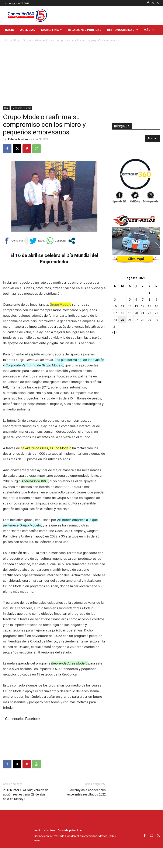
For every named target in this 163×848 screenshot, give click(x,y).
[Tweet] (37, 240)
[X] (157, 3)
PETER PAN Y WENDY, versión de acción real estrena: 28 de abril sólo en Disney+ (25, 794)
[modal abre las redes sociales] (71, 240)
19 (130, 313)
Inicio (6, 40)
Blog (16, 40)
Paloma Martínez (19, 139)
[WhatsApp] (36, 148)
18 (122, 313)
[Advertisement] (81, 74)
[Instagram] (152, 3)
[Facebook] (148, 3)
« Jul (114, 332)
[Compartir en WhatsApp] (56, 240)
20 (136, 313)
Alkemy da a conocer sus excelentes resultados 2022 (86, 792)
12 (130, 306)
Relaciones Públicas (21, 107)
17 (115, 313)
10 (115, 306)
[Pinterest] (26, 148)
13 (136, 306)
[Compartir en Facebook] (13, 240)
